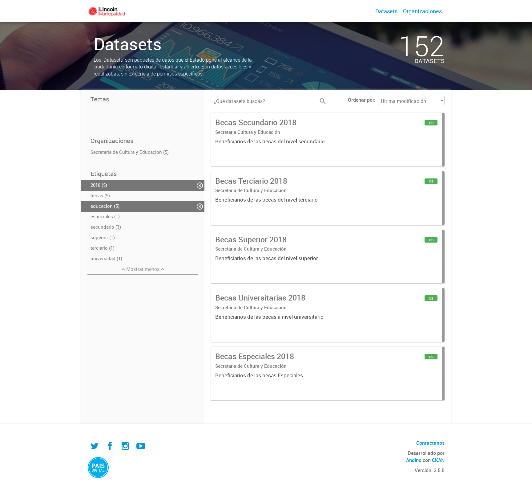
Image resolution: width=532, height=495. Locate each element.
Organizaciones (422, 11)
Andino (413, 460)
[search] (323, 101)
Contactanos (430, 443)
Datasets (386, 11)
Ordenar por (361, 100)
